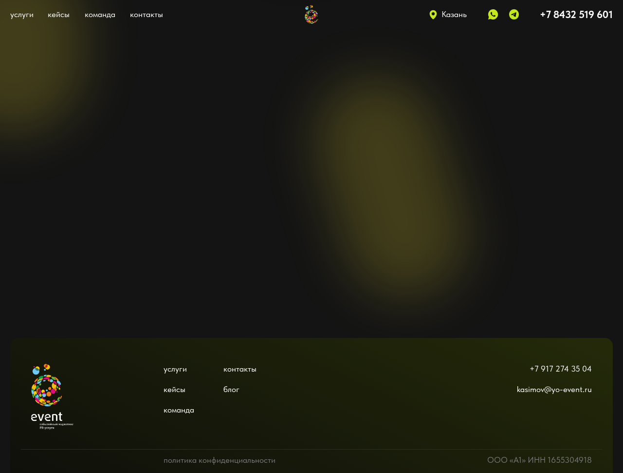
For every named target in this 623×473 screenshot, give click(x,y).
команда (100, 14)
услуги (22, 14)
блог (231, 389)
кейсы (59, 14)
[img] (52, 386)
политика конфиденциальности (219, 460)
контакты (146, 14)
